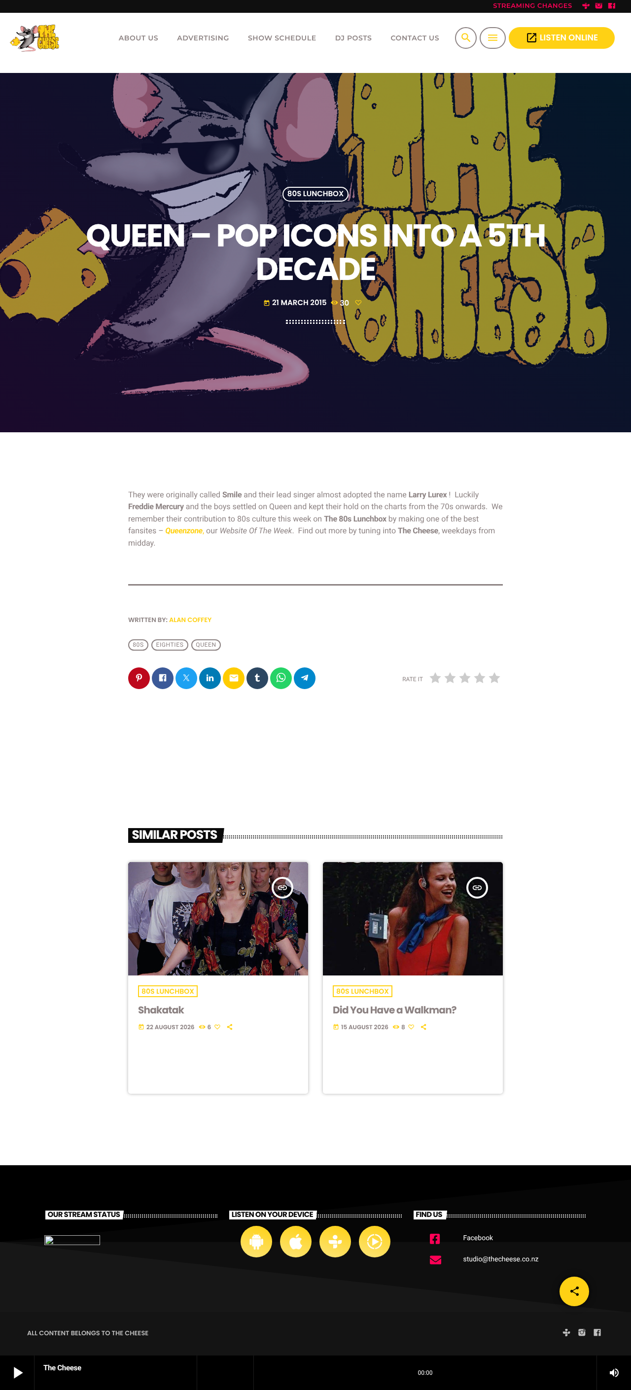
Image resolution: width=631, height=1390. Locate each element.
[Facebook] (612, 6)
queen (206, 645)
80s (138, 645)
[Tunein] (586, 6)
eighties (170, 645)
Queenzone (184, 530)
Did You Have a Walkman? (394, 1010)
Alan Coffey (190, 620)
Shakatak (161, 1010)
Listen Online (562, 38)
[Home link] (36, 38)
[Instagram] (599, 6)
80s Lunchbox (315, 194)
